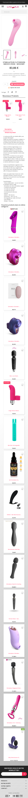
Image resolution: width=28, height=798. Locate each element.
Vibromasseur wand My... (14, 549)
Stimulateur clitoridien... (14, 237)
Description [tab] (8, 129)
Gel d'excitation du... (14, 480)
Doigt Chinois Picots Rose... (20, 115)
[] (26, 13)
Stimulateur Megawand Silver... (14, 688)
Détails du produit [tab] (10, 132)
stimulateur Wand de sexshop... (14, 584)
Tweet (12, 92)
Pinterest (15, 92)
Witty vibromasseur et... (14, 757)
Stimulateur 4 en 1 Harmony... (14, 722)
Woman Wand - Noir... (14, 618)
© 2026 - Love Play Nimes (14, 793)
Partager (8, 92)
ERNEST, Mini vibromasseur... (14, 514)
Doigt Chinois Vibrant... (8, 115)
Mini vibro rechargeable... (14, 445)
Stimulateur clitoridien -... (14, 306)
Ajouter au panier (17, 84)
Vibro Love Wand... (14, 376)
